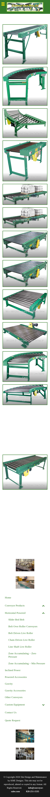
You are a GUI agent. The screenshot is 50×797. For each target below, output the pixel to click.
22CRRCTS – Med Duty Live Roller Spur (25, 133)
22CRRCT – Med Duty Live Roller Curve (25, 101)
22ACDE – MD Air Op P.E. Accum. (25, 177)
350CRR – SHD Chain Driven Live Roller (25, 485)
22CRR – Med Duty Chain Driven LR (25, 59)
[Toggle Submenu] (43, 606)
